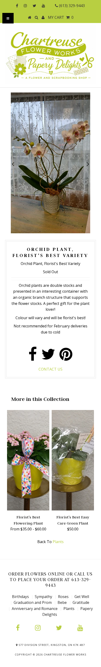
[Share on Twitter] (48, 357)
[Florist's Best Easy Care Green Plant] (73, 509)
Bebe (62, 602)
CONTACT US (50, 369)
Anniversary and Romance (35, 608)
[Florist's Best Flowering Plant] (28, 509)
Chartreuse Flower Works (65, 654)
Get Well (81, 596)
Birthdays (21, 596)
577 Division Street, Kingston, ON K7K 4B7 (51, 645)
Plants (58, 541)
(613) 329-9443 (71, 5)
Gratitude (81, 602)
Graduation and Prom (33, 602)
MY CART (61, 17)
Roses (63, 596)
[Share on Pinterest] (65, 357)
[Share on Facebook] (32, 357)
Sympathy (43, 596)
